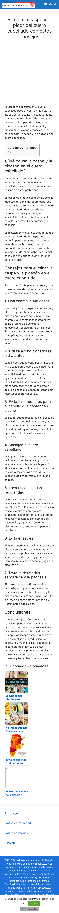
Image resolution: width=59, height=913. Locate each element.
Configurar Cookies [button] (30, 909)
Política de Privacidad (18, 823)
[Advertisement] (29, 74)
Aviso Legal (11, 813)
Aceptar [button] (34, 903)
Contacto (10, 842)
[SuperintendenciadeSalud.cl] (18, 4)
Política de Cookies (16, 833)
